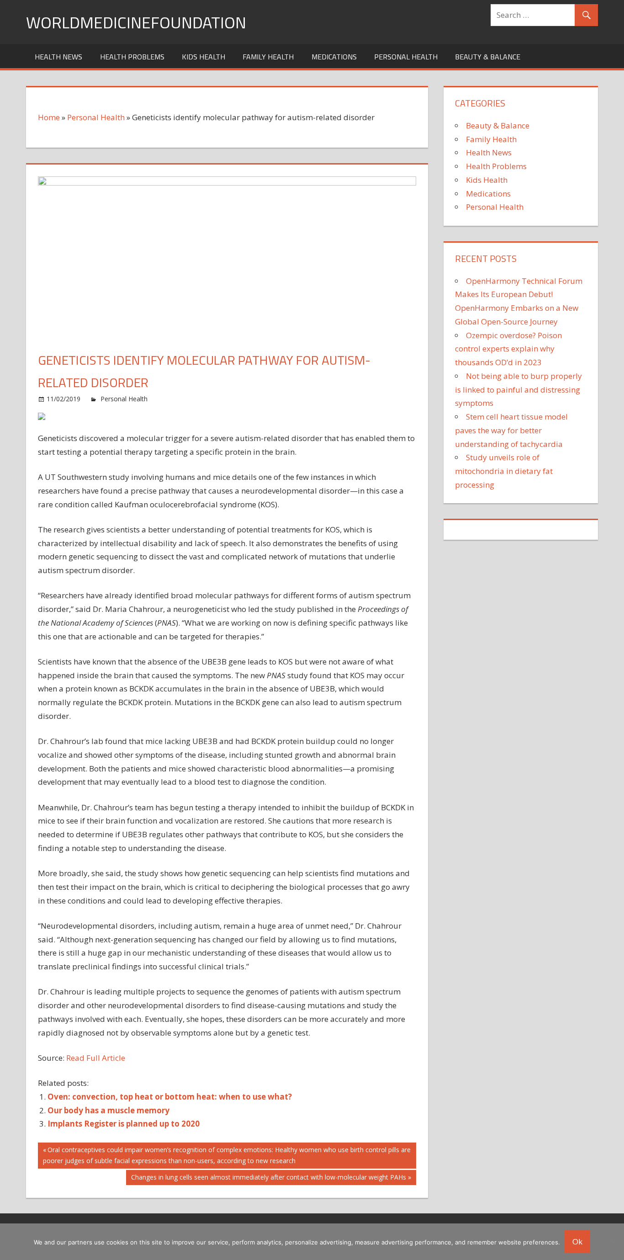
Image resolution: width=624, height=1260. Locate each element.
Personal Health (406, 56)
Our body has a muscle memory (108, 1110)
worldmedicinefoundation (136, 22)
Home (49, 117)
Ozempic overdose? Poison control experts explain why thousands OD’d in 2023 (508, 349)
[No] (612, 1241)
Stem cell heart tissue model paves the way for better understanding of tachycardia (511, 430)
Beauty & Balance (487, 56)
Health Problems (132, 56)
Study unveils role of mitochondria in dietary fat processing (504, 471)
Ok (577, 1241)
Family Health (268, 56)
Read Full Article (95, 1058)
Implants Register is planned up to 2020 (124, 1123)
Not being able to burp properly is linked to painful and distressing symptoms (518, 390)
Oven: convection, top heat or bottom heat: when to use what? (170, 1096)
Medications (334, 56)
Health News (58, 56)
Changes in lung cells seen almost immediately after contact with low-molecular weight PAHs (268, 1178)
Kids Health (203, 56)
